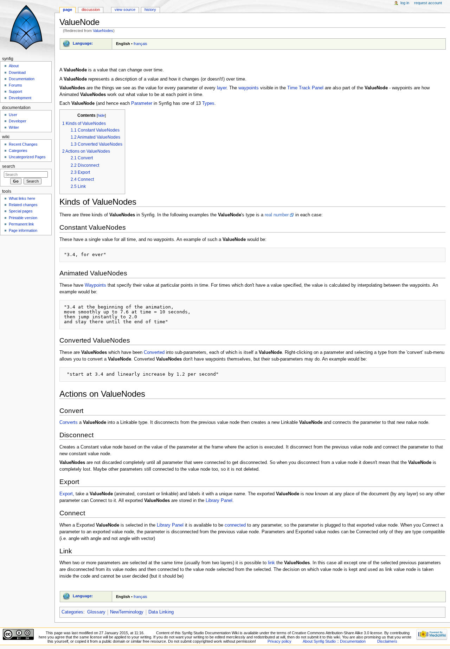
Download (17, 72)
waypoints (248, 87)
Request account (428, 3)
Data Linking (161, 612)
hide (101, 115)
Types (208, 103)
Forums (15, 85)
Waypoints (95, 285)
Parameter (141, 103)
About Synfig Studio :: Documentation (334, 641)
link (271, 562)
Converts (68, 422)
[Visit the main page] (27, 27)
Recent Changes (23, 144)
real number (277, 214)
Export (66, 493)
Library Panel (219, 500)
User (13, 115)
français (140, 44)
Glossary (96, 612)
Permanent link (21, 224)
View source (125, 9)
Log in (404, 3)
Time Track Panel (305, 87)
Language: (83, 43)
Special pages (21, 211)
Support (15, 91)
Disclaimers (387, 641)
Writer (14, 127)
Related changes (23, 205)
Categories (72, 612)
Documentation (21, 79)
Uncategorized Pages (27, 157)
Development (20, 98)
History (150, 9)
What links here (22, 198)
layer (221, 87)
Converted (154, 352)
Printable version (23, 218)
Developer (17, 121)
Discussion (91, 9)
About (14, 66)
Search (8, 166)
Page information (23, 230)
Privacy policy (279, 641)
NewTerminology (126, 612)
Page (67, 9)
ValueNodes (103, 30)
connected (235, 525)
